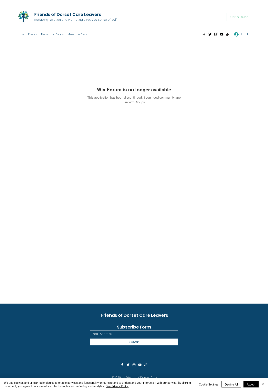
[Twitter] (210, 34)
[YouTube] (222, 34)
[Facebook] (204, 34)
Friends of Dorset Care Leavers (67, 14)
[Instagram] (216, 34)
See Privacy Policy (117, 386)
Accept (251, 384)
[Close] (263, 384)
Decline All (231, 384)
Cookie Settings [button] (208, 384)
